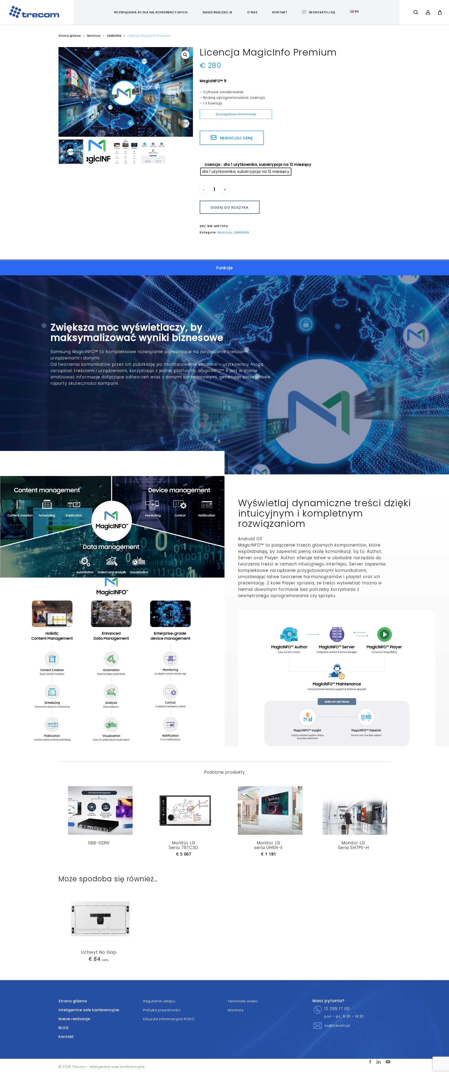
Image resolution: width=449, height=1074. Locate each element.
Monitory (94, 36)
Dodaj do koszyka (230, 207)
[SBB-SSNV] (98, 810)
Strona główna (69, 36)
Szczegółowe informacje (236, 114)
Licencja (213, 164)
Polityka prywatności (161, 1010)
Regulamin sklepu (159, 1001)
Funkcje (224, 268)
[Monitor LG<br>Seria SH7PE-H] (353, 810)
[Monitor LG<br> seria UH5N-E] (268, 810)
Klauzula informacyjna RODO (169, 1018)
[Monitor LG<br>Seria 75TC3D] (183, 810)
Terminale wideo (243, 1001)
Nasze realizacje (74, 1018)
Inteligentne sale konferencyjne (88, 1010)
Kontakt (66, 1036)
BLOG (63, 1027)
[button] (185, 55)
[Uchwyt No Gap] (98, 919)
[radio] (246, 171)
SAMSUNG (114, 36)
